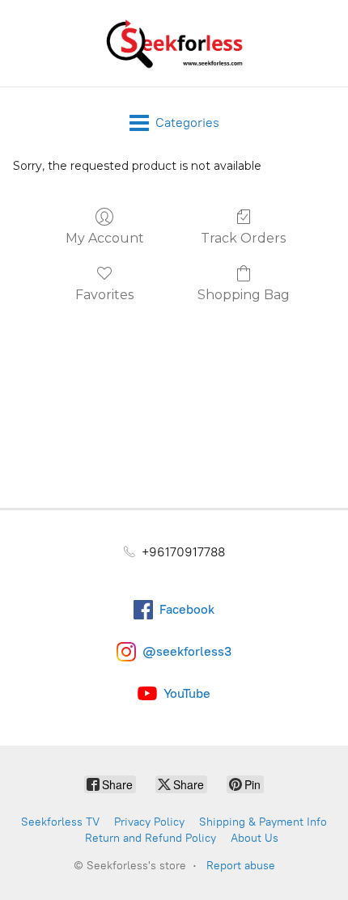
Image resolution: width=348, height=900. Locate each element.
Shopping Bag (243, 294)
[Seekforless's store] (174, 43)
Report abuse (240, 866)
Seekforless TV (60, 822)
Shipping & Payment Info (263, 822)
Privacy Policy (149, 822)
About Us (254, 838)
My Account (105, 238)
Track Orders (243, 238)
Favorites (104, 294)
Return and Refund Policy (150, 838)
